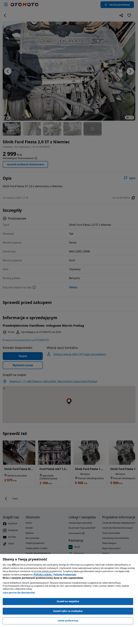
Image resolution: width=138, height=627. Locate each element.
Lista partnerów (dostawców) (19, 592)
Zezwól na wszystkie (68, 601)
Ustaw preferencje (68, 620)
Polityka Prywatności (65, 574)
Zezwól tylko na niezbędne (68, 611)
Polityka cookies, (43, 574)
